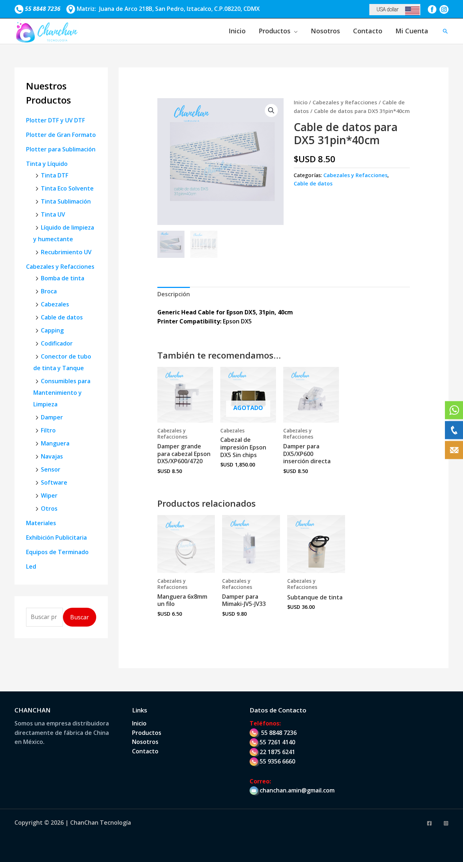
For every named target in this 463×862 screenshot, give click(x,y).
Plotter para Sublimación (60, 149)
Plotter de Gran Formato (61, 135)
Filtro (48, 430)
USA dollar (388, 9)
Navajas (52, 456)
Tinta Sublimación (66, 201)
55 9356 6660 (277, 761)
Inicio (237, 30)
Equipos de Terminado (57, 552)
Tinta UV (53, 214)
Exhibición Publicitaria (56, 537)
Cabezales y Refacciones (60, 267)
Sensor (50, 469)
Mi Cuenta (411, 30)
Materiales (41, 523)
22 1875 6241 (277, 752)
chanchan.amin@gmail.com (297, 790)
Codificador (57, 343)
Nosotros (325, 30)
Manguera (55, 443)
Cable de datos (62, 317)
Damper (52, 417)
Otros (49, 508)
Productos (274, 30)
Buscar (79, 617)
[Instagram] (446, 823)
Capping (52, 330)
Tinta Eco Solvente (67, 188)
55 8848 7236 (279, 733)
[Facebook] (429, 823)
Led (31, 566)
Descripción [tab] (173, 294)
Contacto (367, 30)
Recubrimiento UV (66, 252)
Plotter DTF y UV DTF (55, 120)
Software (54, 482)
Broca (49, 291)
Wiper (49, 495)
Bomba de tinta (62, 278)
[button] (445, 31)
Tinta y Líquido (47, 164)
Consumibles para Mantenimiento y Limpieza (61, 392)
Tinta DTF (54, 175)
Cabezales (55, 304)
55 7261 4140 (277, 742)
